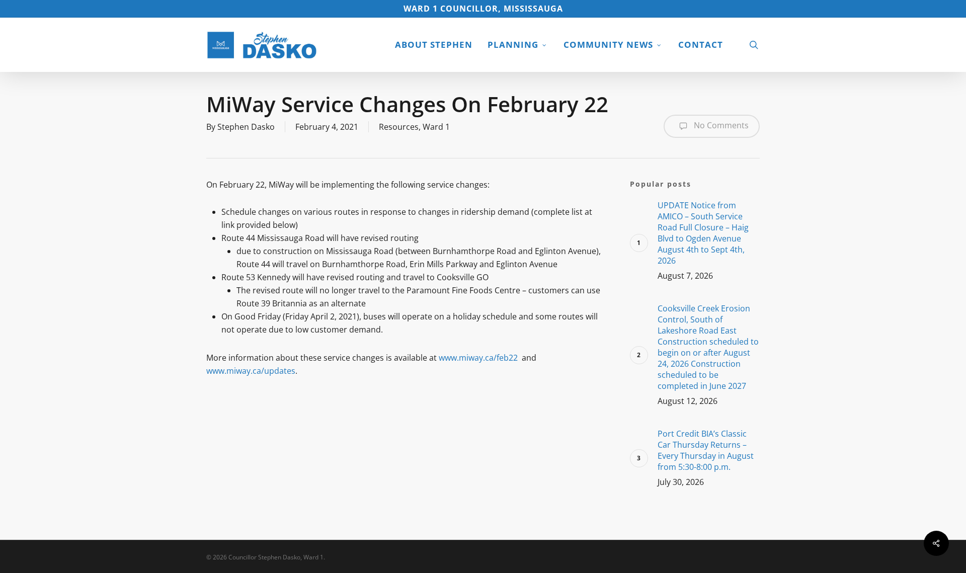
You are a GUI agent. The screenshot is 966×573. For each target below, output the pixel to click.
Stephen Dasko (246, 126)
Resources (399, 126)
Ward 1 (436, 126)
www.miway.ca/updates (250, 370)
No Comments (720, 125)
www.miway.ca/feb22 (478, 357)
